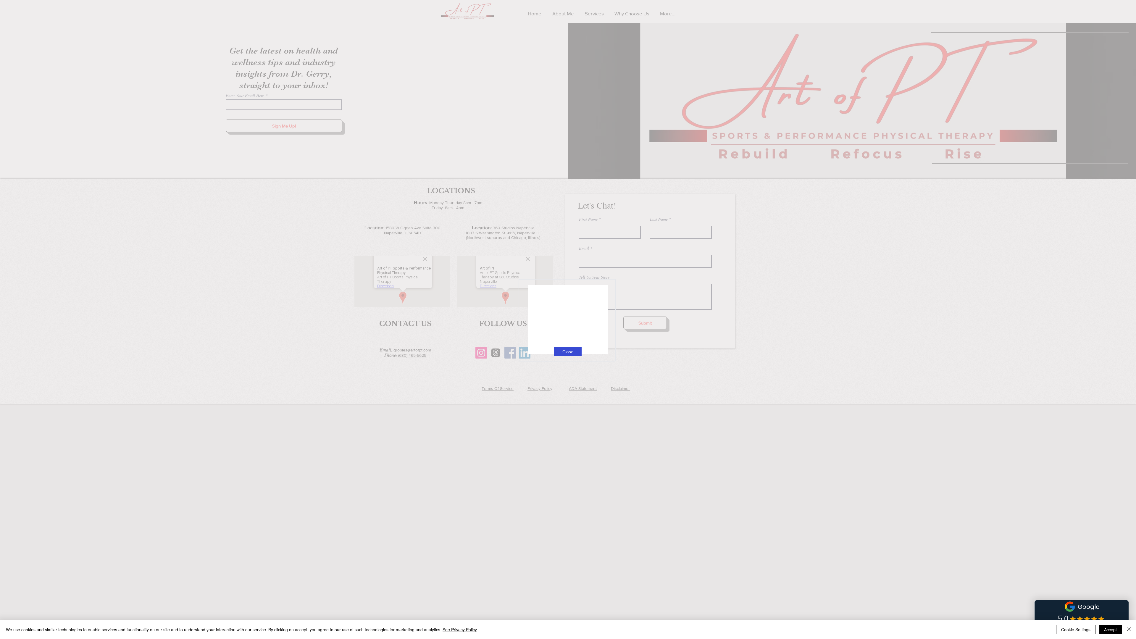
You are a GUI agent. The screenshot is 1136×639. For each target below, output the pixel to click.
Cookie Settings (1075, 629)
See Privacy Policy (460, 629)
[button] (568, 351)
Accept (1110, 629)
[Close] (1128, 629)
